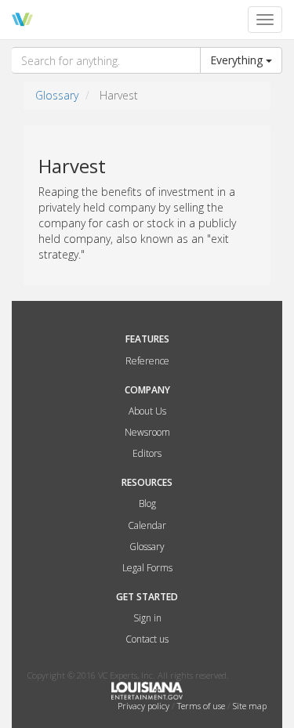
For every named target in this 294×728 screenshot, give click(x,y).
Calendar (147, 525)
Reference (147, 361)
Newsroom (147, 432)
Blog (147, 503)
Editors (147, 453)
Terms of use (202, 706)
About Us (147, 411)
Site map (250, 706)
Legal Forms (147, 567)
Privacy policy (145, 706)
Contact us (147, 639)
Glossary (56, 95)
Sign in (147, 618)
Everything (238, 60)
